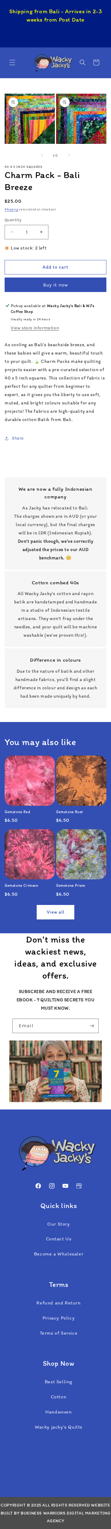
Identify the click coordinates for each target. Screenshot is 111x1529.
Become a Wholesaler (58, 1254)
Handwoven (58, 1412)
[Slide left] (42, 155)
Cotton (59, 1397)
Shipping (11, 209)
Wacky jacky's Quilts (58, 1427)
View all (55, 912)
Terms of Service (59, 1333)
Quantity (13, 219)
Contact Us (59, 1239)
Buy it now (55, 285)
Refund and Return (58, 1303)
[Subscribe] (91, 1026)
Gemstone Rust (69, 812)
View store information (35, 328)
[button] (12, 62)
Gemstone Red (17, 812)
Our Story (58, 1224)
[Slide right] (69, 155)
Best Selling (58, 1382)
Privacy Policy (59, 1318)
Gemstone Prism (70, 885)
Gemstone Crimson (22, 885)
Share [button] (18, 438)
